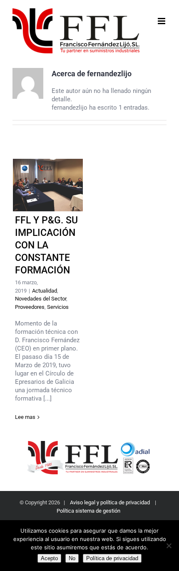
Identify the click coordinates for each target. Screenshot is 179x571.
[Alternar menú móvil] (162, 21)
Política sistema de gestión (89, 511)
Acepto (49, 558)
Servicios (58, 307)
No (72, 558)
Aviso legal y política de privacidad (110, 502)
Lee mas (25, 417)
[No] (168, 545)
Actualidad (44, 291)
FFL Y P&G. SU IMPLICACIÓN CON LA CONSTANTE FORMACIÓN (48, 185)
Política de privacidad (112, 558)
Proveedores (30, 307)
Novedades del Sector (40, 299)
